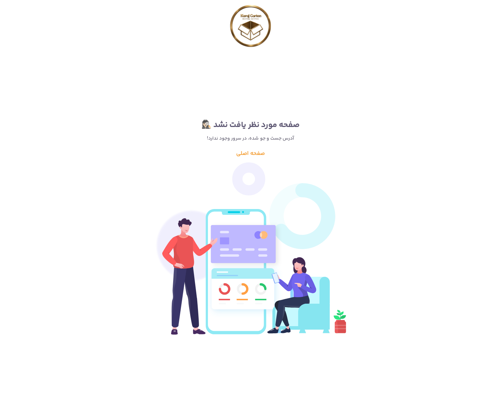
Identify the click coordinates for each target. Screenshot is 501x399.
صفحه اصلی (250, 153)
